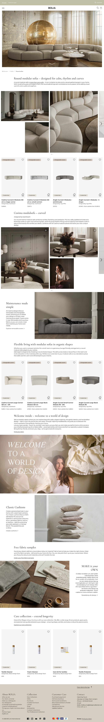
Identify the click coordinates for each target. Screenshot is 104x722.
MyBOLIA (5, 714)
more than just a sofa (37, 82)
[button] (51, 154)
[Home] (52, 8)
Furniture (30, 701)
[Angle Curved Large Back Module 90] (91, 385)
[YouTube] (36, 719)
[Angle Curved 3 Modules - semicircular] (65, 182)
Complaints (56, 704)
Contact (81, 694)
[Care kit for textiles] (65, 653)
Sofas (28, 699)
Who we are (6, 697)
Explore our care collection (22, 625)
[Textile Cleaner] (13, 653)
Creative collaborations (9, 706)
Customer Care (59, 694)
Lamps (29, 704)
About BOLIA (8, 694)
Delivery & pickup (58, 699)
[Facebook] (28, 719)
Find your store (19, 432)
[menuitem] (3, 8)
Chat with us (81, 707)
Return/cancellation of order (61, 702)
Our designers (6, 702)
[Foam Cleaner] (39, 653)
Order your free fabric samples (24, 558)
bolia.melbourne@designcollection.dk (89, 705)
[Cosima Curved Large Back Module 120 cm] (39, 385)
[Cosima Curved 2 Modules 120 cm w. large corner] (13, 182)
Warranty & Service (58, 706)
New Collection (32, 697)
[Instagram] (32, 719)
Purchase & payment (59, 697)
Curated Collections (33, 710)
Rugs (28, 706)
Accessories (31, 708)
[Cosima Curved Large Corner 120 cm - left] (13, 385)
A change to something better (12, 704)
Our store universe (8, 699)
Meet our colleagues (8, 701)
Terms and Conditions (59, 701)
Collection (32, 694)
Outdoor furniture (33, 702)
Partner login (12, 2)
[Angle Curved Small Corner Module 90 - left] (65, 385)
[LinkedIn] (44, 719)
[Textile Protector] (91, 653)
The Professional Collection (36, 712)
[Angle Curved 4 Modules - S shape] (91, 182)
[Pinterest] (40, 719)
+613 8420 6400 (87, 701)
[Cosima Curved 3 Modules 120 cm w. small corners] (39, 182)
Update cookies (57, 708)
